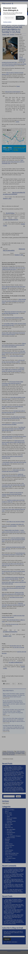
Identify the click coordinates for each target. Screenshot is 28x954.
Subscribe (20, 17)
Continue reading (7, 22)
